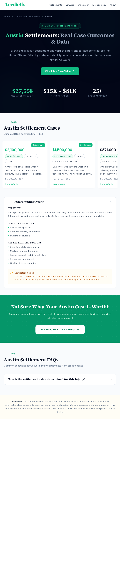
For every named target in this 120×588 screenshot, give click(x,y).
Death (9, 161)
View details (11, 184)
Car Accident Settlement (27, 16)
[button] (25, 164)
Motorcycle (31, 156)
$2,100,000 (15, 150)
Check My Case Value (58, 71)
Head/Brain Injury (109, 156)
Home (7, 16)
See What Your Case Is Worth (57, 329)
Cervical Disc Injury (63, 156)
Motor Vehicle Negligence (66, 161)
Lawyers (70, 5)
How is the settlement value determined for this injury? (46, 379)
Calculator (83, 5)
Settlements (56, 5)
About (113, 5)
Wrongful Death (14, 156)
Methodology (99, 5)
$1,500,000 (62, 150)
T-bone (79, 156)
